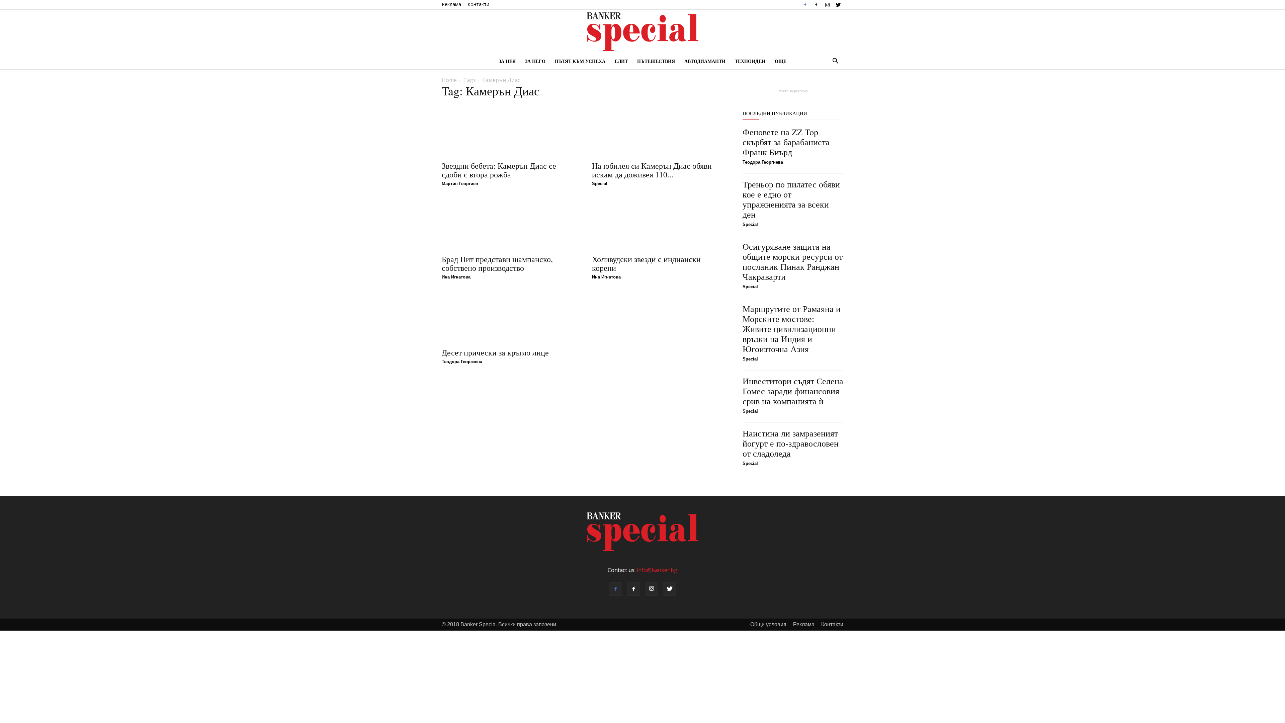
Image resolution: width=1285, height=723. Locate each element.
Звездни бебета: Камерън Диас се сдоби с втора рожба (499, 170)
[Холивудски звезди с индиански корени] (659, 223)
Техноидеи (750, 61)
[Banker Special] (642, 31)
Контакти (478, 4)
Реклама (451, 4)
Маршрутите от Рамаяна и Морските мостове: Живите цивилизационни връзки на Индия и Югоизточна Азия (792, 328)
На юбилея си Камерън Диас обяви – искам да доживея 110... (655, 170)
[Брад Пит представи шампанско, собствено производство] (509, 223)
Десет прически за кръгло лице (495, 352)
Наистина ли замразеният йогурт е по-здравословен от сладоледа (791, 443)
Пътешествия (656, 61)
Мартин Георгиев (460, 183)
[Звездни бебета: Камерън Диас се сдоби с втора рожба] (509, 130)
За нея (507, 61)
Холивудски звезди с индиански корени (646, 263)
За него (535, 61)
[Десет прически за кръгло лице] (509, 317)
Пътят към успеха (580, 61)
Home (449, 80)
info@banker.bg (657, 570)
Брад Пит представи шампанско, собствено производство (497, 263)
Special (599, 183)
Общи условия (768, 624)
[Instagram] (827, 4)
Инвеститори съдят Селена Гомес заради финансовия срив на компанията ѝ (793, 391)
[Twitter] (838, 4)
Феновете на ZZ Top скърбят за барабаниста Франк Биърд (786, 142)
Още (780, 61)
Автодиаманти (704, 61)
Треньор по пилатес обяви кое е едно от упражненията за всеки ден (791, 199)
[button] (835, 61)
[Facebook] (805, 4)
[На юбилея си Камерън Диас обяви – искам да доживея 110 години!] (659, 130)
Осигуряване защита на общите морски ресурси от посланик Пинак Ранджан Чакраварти (793, 261)
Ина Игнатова (456, 276)
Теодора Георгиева (462, 361)
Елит (621, 61)
